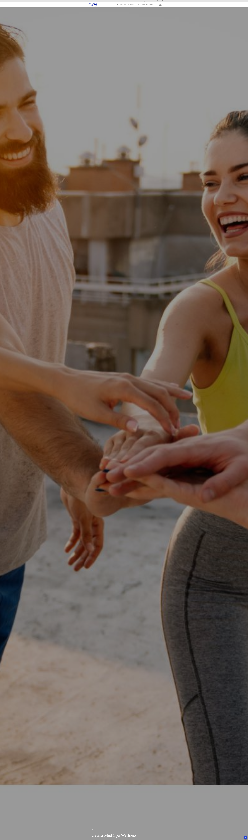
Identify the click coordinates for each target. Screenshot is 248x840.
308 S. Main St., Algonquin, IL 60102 (144, 1)
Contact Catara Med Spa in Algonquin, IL (145, 4)
